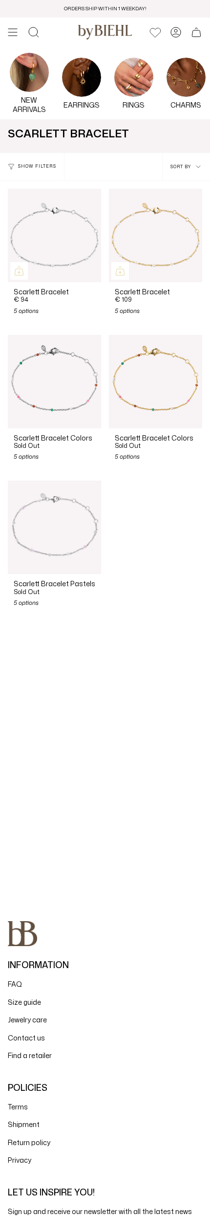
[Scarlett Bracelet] (54, 235)
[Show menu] (12, 32)
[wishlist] (155, 32)
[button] (34, 32)
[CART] (196, 32)
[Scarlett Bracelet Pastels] (54, 527)
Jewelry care (27, 1019)
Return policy (29, 1142)
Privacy (19, 1160)
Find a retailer (30, 1055)
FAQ (15, 984)
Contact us (26, 1037)
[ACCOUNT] (176, 32)
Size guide (24, 1002)
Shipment (24, 1124)
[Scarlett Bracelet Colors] (54, 381)
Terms (18, 1106)
